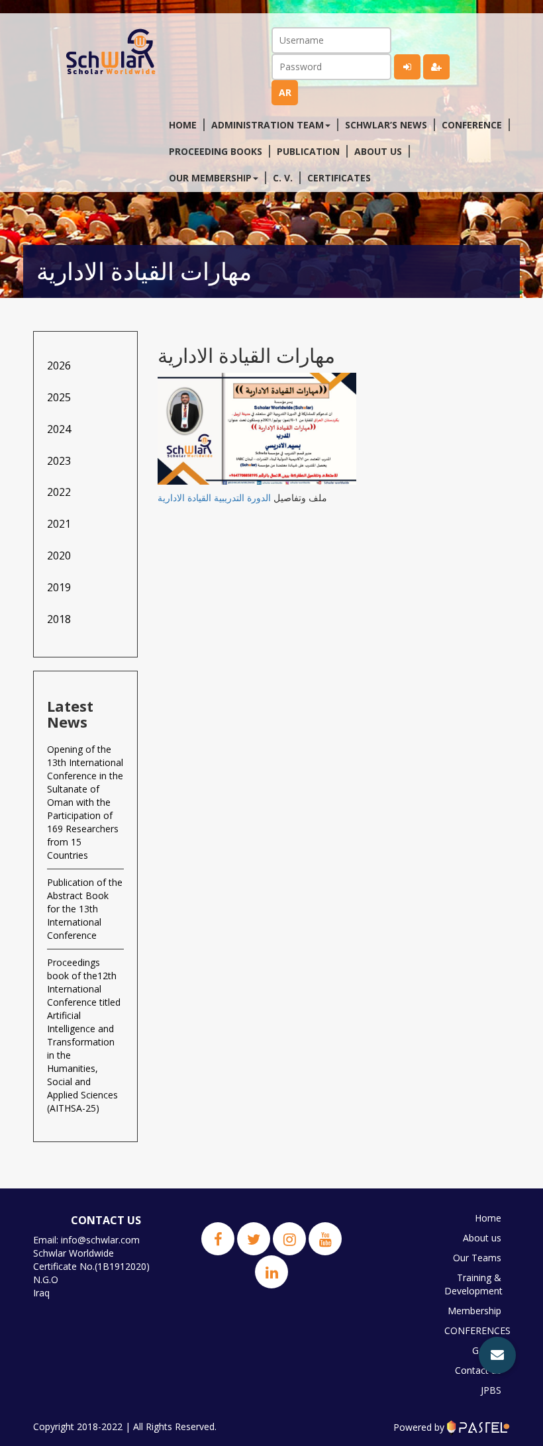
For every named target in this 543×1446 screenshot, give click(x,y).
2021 (59, 523)
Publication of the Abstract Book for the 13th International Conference (85, 908)
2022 (59, 492)
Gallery (486, 1350)
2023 (59, 461)
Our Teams (477, 1257)
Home (183, 125)
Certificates (339, 177)
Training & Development (473, 1284)
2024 (59, 429)
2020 (59, 555)
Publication (308, 151)
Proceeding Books (215, 151)
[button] (497, 1355)
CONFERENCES (476, 1330)
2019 (59, 587)
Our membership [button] (210, 177)
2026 (59, 365)
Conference (472, 125)
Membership (474, 1310)
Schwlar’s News (386, 125)
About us (378, 151)
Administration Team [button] (267, 125)
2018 (59, 619)
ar (285, 92)
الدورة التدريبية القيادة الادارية (214, 497)
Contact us (478, 1370)
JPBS (491, 1390)
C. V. (283, 177)
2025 (59, 397)
